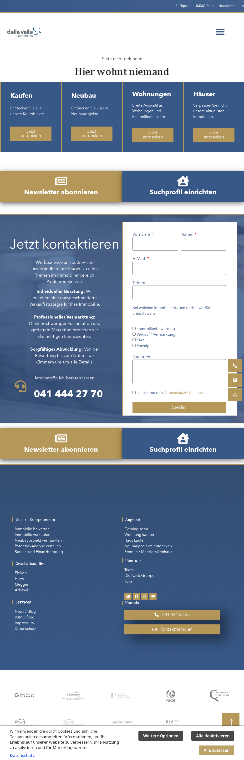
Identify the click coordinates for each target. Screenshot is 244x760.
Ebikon (21, 573)
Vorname (141, 234)
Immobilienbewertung (156, 329)
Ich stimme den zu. (172, 393)
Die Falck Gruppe (139, 576)
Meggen (22, 585)
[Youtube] (153, 596)
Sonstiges (145, 346)
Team (129, 570)
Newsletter (227, 6)
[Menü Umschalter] (220, 31)
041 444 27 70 (68, 394)
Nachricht (142, 357)
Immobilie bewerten (32, 529)
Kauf (140, 340)
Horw (19, 579)
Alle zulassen (216, 750)
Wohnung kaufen (139, 535)
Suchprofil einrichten (183, 192)
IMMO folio (205, 6)
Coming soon (136, 529)
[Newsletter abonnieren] (61, 181)
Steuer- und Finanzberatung (39, 552)
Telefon (139, 283)
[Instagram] (144, 596)
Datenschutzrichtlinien (183, 393)
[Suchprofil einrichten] (183, 181)
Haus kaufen (135, 541)
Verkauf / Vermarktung (156, 335)
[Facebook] (136, 596)
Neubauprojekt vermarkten (38, 541)
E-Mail (139, 259)
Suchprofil (183, 6)
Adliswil (21, 590)
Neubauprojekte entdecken (148, 546)
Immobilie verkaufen (32, 535)
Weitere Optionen (160, 736)
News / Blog (25, 612)
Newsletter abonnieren (61, 192)
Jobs (128, 581)
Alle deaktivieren (212, 736)
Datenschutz (25, 629)
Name (187, 234)
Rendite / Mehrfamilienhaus (148, 552)
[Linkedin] (128, 596)
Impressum (24, 623)
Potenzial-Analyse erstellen (38, 546)
